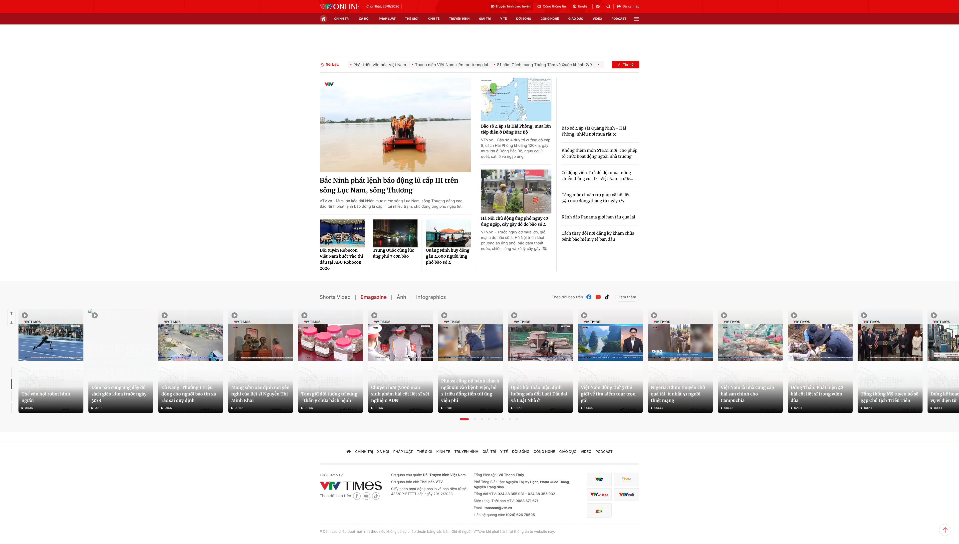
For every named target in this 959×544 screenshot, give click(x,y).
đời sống (523, 18)
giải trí (485, 18)
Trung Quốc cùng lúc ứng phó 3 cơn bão (393, 253)
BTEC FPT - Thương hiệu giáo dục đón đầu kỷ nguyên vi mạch (255, 404)
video (597, 18)
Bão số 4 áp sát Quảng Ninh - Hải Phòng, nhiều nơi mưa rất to (594, 131)
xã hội (364, 18)
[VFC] (599, 479)
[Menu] (636, 19)
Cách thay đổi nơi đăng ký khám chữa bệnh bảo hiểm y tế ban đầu (598, 236)
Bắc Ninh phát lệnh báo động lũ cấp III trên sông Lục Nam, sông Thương (389, 185)
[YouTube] (598, 297)
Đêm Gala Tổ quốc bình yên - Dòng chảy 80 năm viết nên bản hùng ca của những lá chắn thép (435, 401)
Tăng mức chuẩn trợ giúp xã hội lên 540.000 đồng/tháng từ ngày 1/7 (596, 197)
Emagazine (374, 297)
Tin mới (628, 65)
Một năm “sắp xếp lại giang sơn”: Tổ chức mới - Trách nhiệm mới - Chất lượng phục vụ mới (772, 401)
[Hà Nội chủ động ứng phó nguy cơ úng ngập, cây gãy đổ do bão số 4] (516, 191)
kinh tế (434, 18)
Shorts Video (335, 297)
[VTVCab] (626, 494)
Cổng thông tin (554, 6)
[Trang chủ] (323, 18)
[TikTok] (607, 297)
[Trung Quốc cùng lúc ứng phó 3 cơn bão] (395, 233)
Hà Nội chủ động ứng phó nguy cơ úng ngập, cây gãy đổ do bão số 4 (514, 221)
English (583, 6)
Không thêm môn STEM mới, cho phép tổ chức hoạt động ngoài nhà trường (600, 153)
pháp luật (387, 18)
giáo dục (575, 18)
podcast (619, 18)
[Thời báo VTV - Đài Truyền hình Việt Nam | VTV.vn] (339, 6)
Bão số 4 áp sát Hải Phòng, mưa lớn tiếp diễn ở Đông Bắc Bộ (516, 129)
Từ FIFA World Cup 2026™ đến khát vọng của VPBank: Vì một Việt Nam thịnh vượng (97, 401)
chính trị (341, 18)
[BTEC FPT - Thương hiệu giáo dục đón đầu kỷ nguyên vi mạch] (269, 361)
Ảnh (401, 297)
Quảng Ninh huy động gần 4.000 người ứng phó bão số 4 (447, 256)
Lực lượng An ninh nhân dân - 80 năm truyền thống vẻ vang (589, 404)
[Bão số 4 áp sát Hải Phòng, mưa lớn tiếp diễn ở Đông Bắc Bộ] (516, 100)
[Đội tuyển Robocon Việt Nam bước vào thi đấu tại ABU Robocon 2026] (342, 233)
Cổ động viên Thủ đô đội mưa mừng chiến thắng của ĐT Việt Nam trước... (597, 175)
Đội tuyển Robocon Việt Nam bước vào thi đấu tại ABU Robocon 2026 (341, 259)
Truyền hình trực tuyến (513, 6)
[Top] (945, 530)
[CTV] (599, 494)
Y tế (503, 18)
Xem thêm (627, 297)
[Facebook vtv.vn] (599, 6)
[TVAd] (626, 479)
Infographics (431, 297)
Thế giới (411, 18)
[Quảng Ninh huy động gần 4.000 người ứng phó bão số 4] (448, 233)
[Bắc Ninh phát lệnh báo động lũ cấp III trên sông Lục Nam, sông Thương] (395, 125)
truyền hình (459, 18)
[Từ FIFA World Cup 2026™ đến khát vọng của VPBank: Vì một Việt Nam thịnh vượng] (101, 361)
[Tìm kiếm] (610, 6)
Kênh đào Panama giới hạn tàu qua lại (598, 217)
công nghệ (550, 18)
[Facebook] (589, 297)
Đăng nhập (631, 6)
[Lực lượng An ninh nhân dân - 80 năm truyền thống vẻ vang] (606, 361)
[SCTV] (599, 510)
